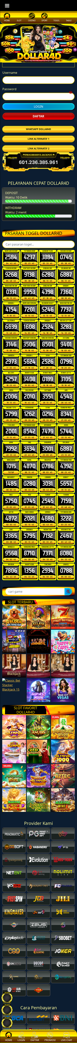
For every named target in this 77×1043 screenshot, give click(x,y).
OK (38, 573)
